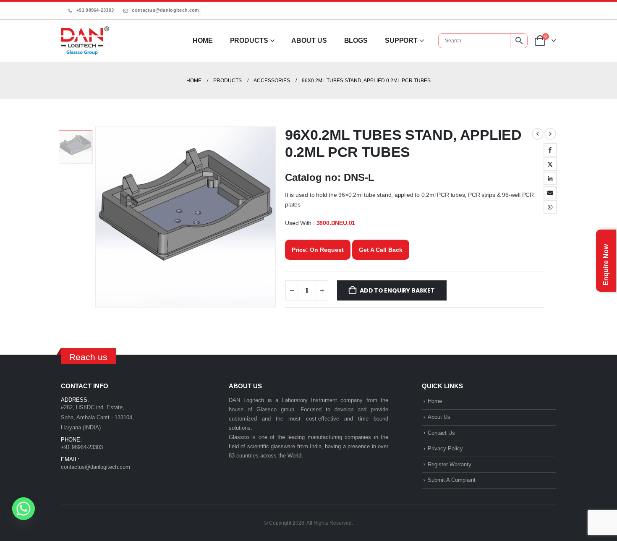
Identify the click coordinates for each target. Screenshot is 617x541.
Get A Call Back (381, 249)
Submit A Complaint (452, 480)
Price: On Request (318, 249)
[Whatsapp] (23, 508)
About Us (309, 40)
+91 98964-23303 (95, 10)
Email (550, 192)
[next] (550, 134)
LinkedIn (550, 178)
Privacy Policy (445, 448)
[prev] (538, 134)
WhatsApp (550, 207)
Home (203, 40)
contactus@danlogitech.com (165, 10)
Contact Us (441, 433)
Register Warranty (449, 464)
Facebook (550, 150)
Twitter (550, 164)
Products (249, 40)
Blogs (356, 40)
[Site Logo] (85, 40)
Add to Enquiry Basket (397, 290)
